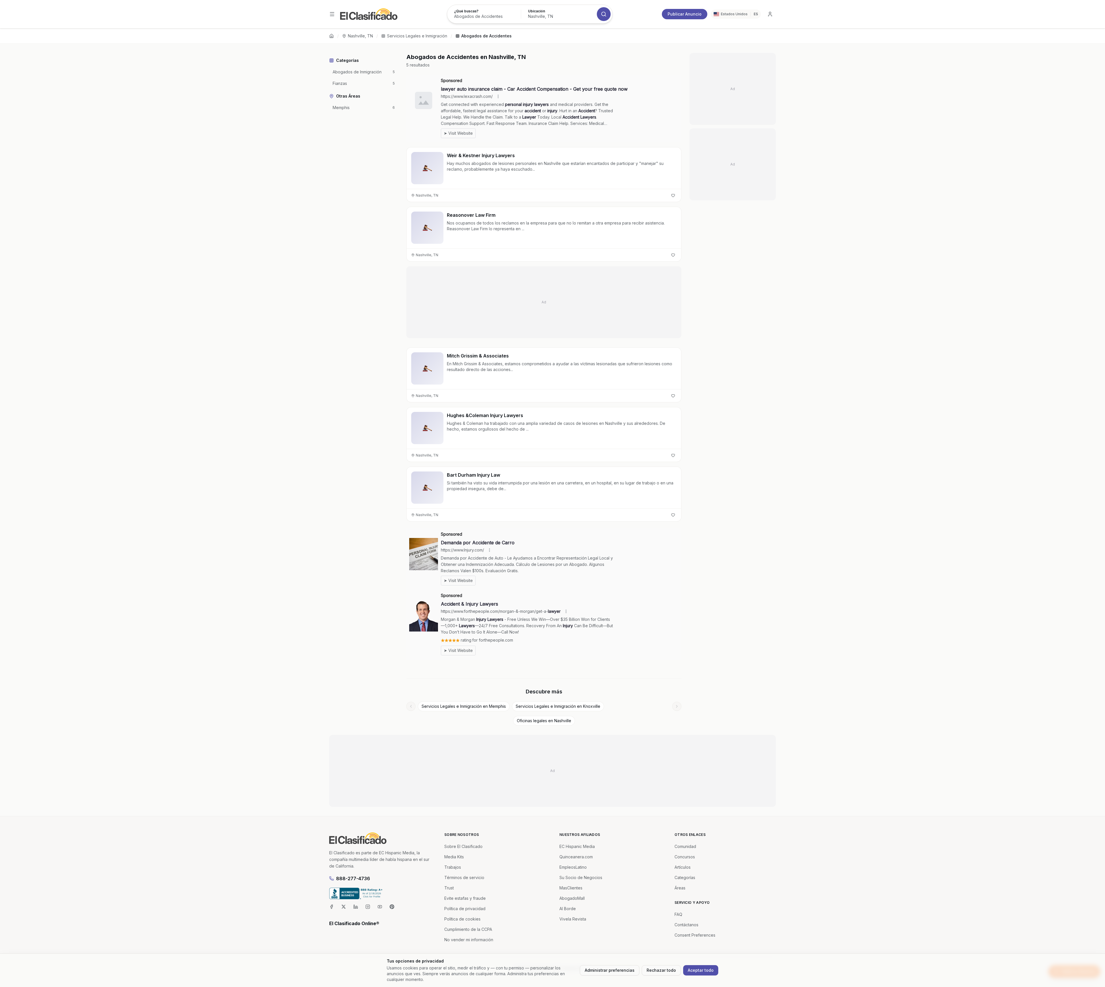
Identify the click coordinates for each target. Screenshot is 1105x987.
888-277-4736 (353, 878)
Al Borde (567, 908)
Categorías (685, 877)
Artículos (683, 867)
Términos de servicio (464, 877)
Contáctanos (686, 924)
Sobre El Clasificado (463, 846)
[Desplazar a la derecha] (676, 706)
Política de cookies (462, 918)
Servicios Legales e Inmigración (417, 35)
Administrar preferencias (610, 970)
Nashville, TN (360, 35)
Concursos (685, 856)
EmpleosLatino (573, 867)
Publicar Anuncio (685, 14)
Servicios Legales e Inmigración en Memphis (464, 706)
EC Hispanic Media (577, 846)
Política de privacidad (464, 908)
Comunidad (685, 846)
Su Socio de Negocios (580, 877)
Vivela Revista (572, 918)
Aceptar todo (701, 970)
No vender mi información (468, 939)
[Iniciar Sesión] (770, 14)
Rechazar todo (661, 970)
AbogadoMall (572, 898)
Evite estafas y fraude (465, 898)
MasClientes (570, 887)
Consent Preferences (695, 935)
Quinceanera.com (576, 856)
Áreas (680, 887)
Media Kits (454, 856)
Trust (449, 887)
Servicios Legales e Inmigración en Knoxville (558, 706)
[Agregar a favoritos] (673, 195)
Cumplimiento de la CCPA (468, 929)
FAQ (678, 914)
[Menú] (332, 14)
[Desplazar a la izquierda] (411, 706)
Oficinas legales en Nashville (544, 720)
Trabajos (452, 867)
